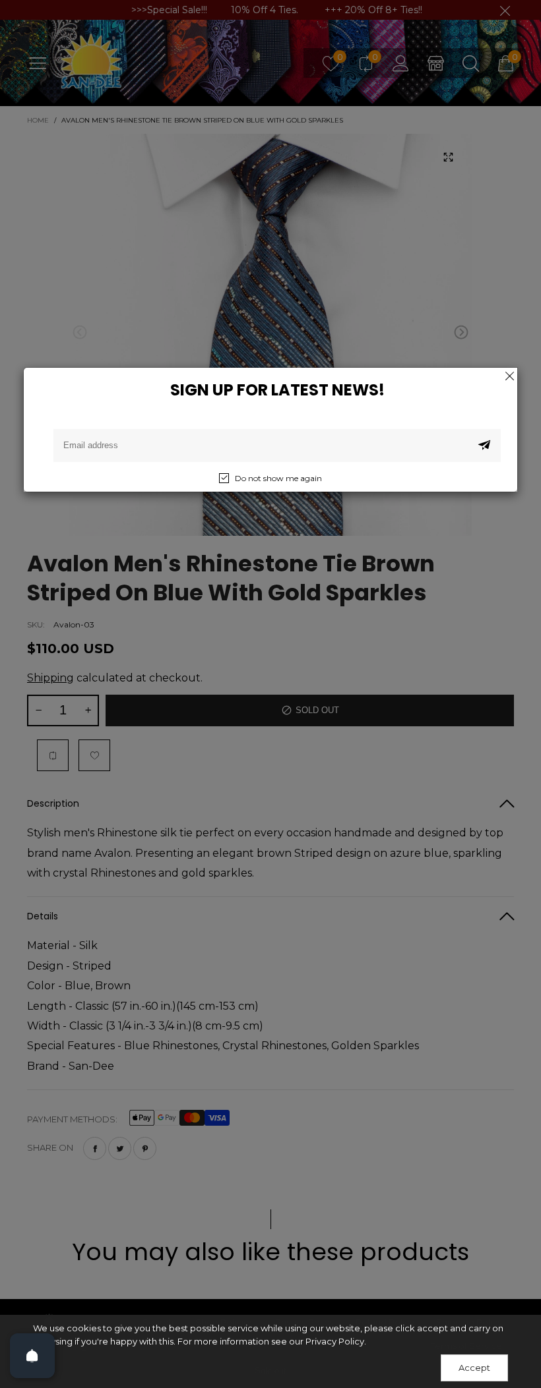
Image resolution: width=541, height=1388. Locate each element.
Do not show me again (278, 478)
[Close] (509, 376)
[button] (484, 445)
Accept (474, 1367)
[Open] (32, 1355)
